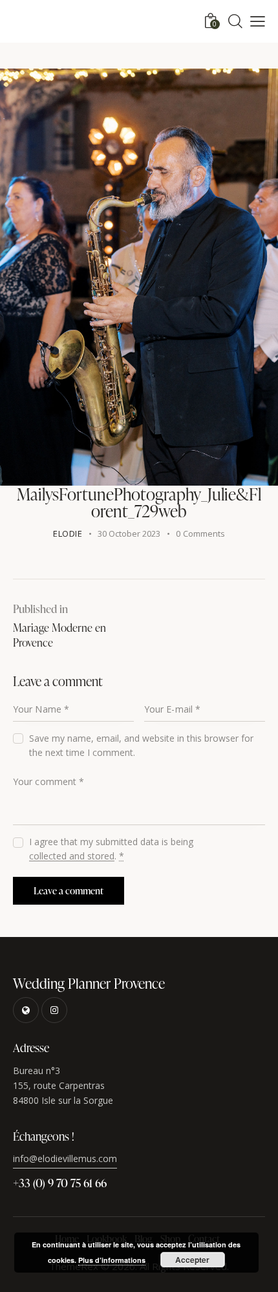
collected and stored (71, 856)
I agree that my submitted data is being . (111, 848)
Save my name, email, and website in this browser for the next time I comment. (141, 745)
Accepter (192, 1259)
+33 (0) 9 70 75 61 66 (60, 1182)
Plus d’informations (111, 1260)
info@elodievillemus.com (65, 1158)
